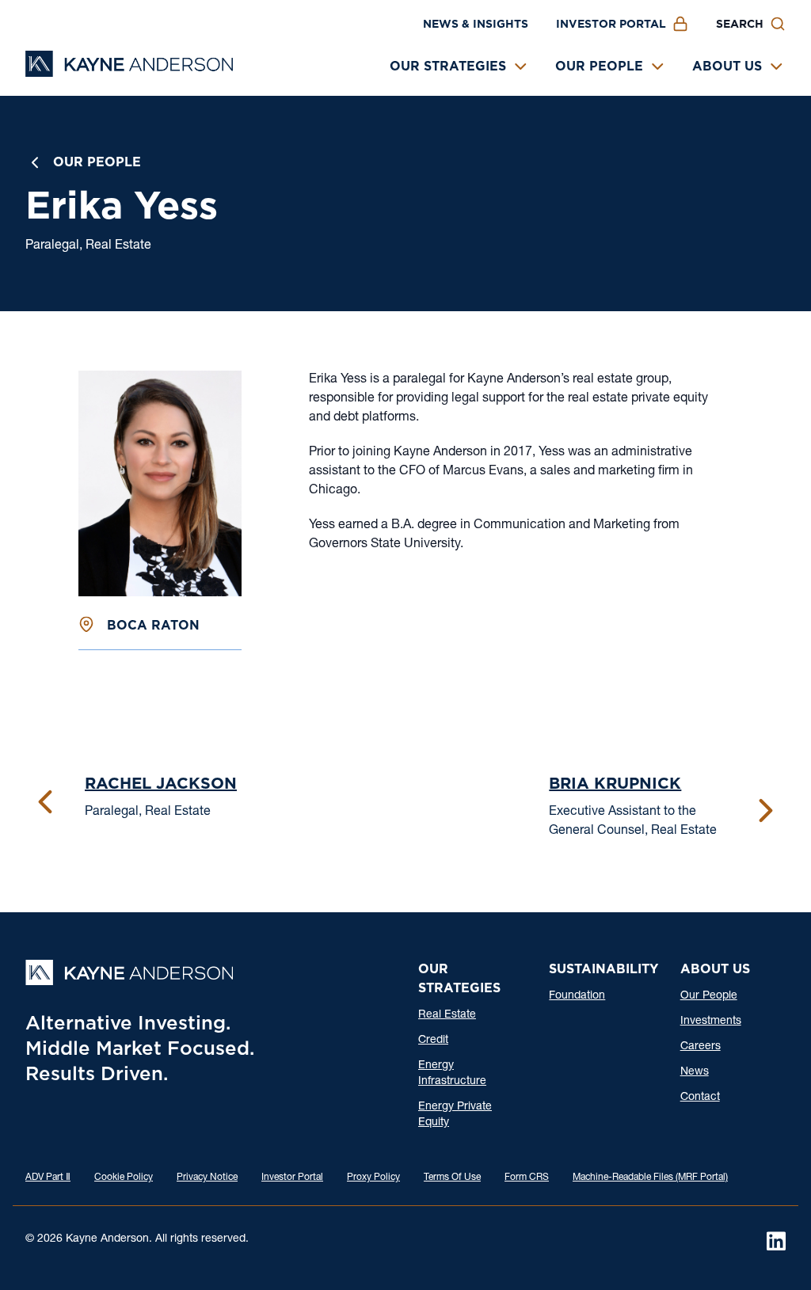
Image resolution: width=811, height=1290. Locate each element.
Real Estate (447, 1015)
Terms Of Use (452, 1177)
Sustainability (603, 968)
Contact (700, 1097)
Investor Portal (611, 23)
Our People (599, 66)
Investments (710, 1021)
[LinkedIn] (776, 1240)
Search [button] (739, 23)
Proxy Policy (373, 1177)
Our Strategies (448, 66)
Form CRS (526, 1177)
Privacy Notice (207, 1177)
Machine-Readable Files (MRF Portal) (650, 1177)
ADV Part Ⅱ (47, 1177)
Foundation (577, 996)
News (694, 1072)
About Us (727, 66)
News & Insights (475, 23)
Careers (700, 1046)
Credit (433, 1040)
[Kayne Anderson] (129, 71)
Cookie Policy (123, 1177)
